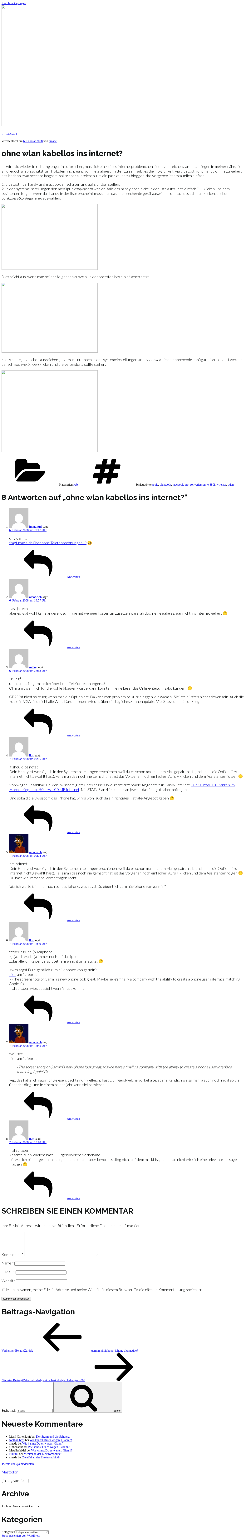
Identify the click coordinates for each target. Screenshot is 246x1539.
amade (53, 141)
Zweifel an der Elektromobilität (42, 1454)
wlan (231, 484)
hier (12, 974)
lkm (31, 755)
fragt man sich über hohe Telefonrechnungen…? (47, 542)
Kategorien (8, 1532)
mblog (33, 667)
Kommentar (12, 1254)
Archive (6, 1506)
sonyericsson (198, 484)
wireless (221, 484)
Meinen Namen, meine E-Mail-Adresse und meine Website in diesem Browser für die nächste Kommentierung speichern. (104, 1289)
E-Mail (8, 1271)
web (75, 484)
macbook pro (181, 484)
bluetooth (165, 484)
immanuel (35, 526)
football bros (16, 1440)
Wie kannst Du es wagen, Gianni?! (51, 1440)
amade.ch (9, 133)
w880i (211, 484)
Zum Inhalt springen (14, 3)
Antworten (73, 577)
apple (155, 484)
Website (8, 1280)
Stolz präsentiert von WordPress (21, 1535)
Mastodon (10, 1472)
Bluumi (13, 1454)
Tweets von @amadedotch (18, 1464)
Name (8, 1263)
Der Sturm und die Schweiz (53, 1436)
